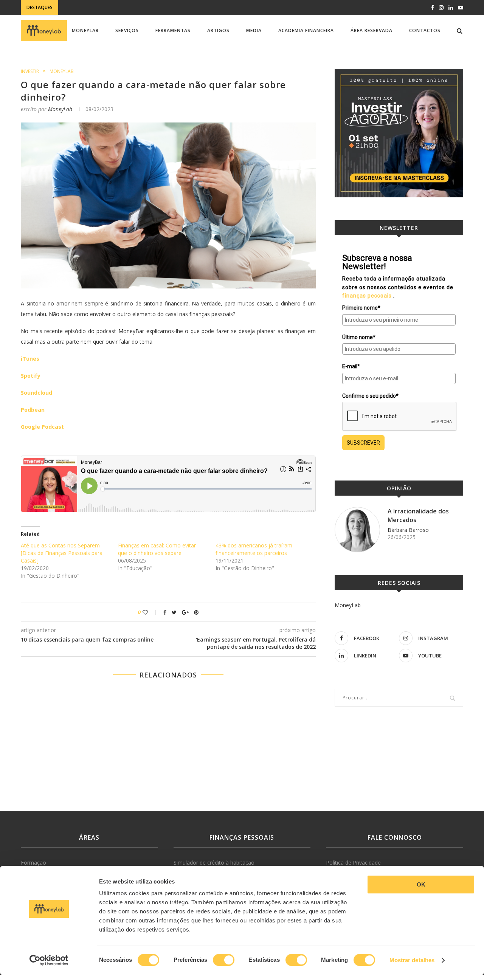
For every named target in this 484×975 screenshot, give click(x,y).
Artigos (218, 30)
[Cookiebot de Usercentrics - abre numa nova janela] (49, 960)
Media (254, 30)
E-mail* (351, 366)
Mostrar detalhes (412, 960)
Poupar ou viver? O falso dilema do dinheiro (101, 53)
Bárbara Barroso (408, 529)
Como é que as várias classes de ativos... (95, 68)
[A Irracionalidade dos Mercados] (357, 529)
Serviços (127, 30)
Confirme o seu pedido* (370, 396)
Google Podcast (42, 426)
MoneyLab (85, 30)
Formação (33, 862)
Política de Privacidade (353, 862)
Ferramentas (173, 30)
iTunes (30, 358)
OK (421, 884)
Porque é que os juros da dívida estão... (114, 8)
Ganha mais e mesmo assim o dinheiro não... (99, 60)
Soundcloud (36, 392)
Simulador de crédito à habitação (214, 862)
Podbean (33, 409)
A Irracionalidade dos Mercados (418, 515)
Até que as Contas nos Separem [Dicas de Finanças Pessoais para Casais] (61, 553)
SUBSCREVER (363, 443)
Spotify (30, 375)
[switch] (223, 960)
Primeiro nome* (361, 308)
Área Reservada (371, 30)
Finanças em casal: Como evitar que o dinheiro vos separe (157, 549)
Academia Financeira (306, 30)
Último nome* (358, 337)
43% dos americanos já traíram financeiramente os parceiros (254, 549)
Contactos (425, 30)
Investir (30, 71)
